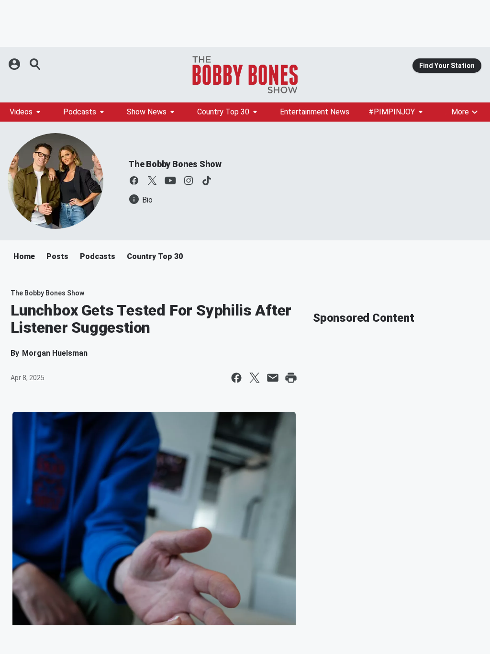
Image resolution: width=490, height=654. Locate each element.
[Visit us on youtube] (170, 180)
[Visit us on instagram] (188, 180)
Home (24, 256)
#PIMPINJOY (391, 111)
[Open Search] (35, 64)
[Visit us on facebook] (134, 180)
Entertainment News (314, 111)
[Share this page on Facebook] (236, 377)
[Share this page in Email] (272, 377)
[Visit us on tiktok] (206, 180)
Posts (57, 256)
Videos (21, 111)
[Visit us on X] (152, 180)
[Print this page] (291, 377)
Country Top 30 (223, 111)
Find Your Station (447, 65)
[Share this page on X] (254, 377)
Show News (147, 111)
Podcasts (79, 111)
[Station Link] (245, 75)
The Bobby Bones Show (175, 164)
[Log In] (15, 64)
